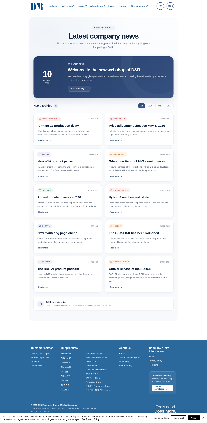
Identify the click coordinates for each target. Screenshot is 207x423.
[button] (52, 6)
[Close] (203, 418)
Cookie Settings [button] (161, 417)
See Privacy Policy (90, 419)
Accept (194, 417)
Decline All (179, 417)
